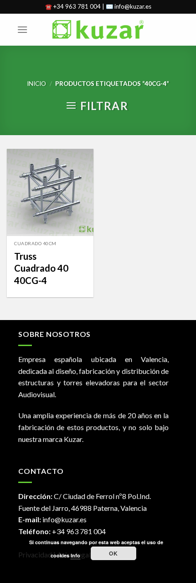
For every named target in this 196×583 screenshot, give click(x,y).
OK (113, 553)
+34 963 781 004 (79, 531)
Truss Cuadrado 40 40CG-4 (41, 268)
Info (75, 555)
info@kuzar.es (64, 519)
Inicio (36, 83)
